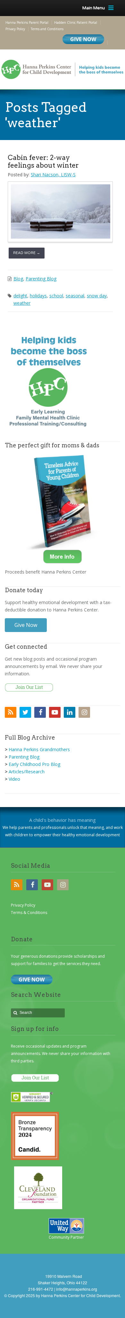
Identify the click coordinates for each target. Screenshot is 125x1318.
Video (14, 779)
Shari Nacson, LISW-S (53, 174)
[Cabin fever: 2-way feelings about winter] (60, 211)
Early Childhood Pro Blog (34, 764)
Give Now (25, 624)
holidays (38, 296)
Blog (18, 279)
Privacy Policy (23, 905)
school (56, 296)
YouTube (55, 712)
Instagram (84, 712)
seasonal (75, 296)
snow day (97, 296)
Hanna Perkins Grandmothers (39, 749)
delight (20, 296)
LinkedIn (69, 712)
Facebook (40, 712)
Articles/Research (27, 772)
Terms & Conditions (29, 912)
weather (21, 303)
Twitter (25, 712)
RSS (10, 712)
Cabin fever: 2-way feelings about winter (43, 161)
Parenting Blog (41, 279)
